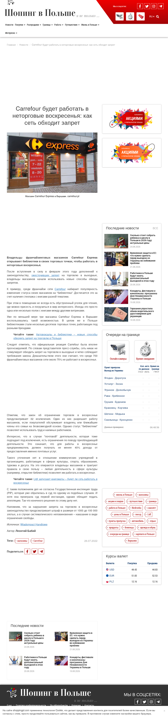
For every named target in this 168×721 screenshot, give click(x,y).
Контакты (89, 705)
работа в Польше (117, 507)
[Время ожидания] (130, 16)
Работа (58, 24)
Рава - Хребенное (114, 395)
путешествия (135, 501)
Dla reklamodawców (59, 705)
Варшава (132, 540)
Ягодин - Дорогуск (115, 378)
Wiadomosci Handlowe (33, 524)
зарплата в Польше (145, 534)
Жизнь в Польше (89, 24)
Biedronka (136, 507)
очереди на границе (119, 534)
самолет (151, 507)
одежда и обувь (148, 527)
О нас (9, 705)
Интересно (10, 32)
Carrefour (60, 289)
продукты (113, 527)
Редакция (76, 705)
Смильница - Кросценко (118, 419)
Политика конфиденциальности (31, 705)
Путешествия (71, 24)
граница (153, 501)
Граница (47, 24)
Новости (9, 24)
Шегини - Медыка (114, 413)
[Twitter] (147, 6)
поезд (138, 514)
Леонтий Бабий (26, 531)
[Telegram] (161, 6)
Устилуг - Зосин (113, 383)
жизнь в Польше (124, 494)
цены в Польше (121, 514)
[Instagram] (154, 6)
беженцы (129, 527)
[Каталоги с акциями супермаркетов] (140, 16)
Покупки (19, 24)
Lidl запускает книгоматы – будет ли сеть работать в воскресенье (55, 481)
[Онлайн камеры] (120, 16)
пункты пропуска (117, 520)
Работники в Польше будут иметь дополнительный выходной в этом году (35, 662)
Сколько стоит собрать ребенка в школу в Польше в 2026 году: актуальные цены (34, 638)
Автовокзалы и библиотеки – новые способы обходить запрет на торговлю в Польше (55, 336)
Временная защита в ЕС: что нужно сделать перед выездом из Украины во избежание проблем (81, 639)
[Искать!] (157, 16)
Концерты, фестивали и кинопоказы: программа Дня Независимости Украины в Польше (81, 662)
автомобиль (138, 520)
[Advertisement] (84, 75)
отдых (153, 520)
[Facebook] (140, 6)
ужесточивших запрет (46, 275)
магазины (22, 540)
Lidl (149, 514)
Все (155, 228)
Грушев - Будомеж (115, 401)
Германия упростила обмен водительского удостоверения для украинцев (142, 312)
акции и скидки (115, 501)
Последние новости (122, 227)
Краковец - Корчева (116, 407)
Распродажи (33, 24)
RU (151, 16)
